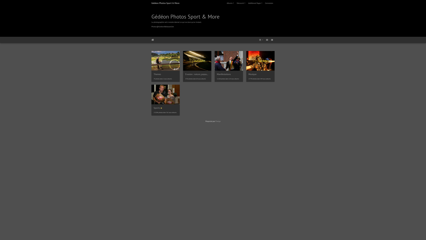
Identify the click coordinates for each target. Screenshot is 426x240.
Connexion (269, 3)
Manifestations (224, 74)
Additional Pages (254, 3)
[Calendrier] (261, 40)
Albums (230, 3)
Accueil (152, 40)
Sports (157, 107)
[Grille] (267, 40)
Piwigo (218, 121)
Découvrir (240, 3)
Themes (157, 74)
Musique (252, 74)
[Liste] (272, 40)
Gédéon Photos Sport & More (165, 3)
